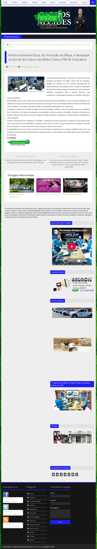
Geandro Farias (34, 525)
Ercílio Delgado (34, 517)
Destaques (33, 509)
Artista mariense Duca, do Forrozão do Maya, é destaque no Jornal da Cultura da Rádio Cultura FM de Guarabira (48, 45)
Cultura (84, 2)
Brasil (44, 2)
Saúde (52, 2)
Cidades (24, 2)
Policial (34, 2)
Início (5, 2)
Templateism (37, 547)
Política (14, 2)
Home (11, 44)
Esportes (62, 2)
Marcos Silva (33, 528)
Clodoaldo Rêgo (35, 501)
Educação (73, 2)
